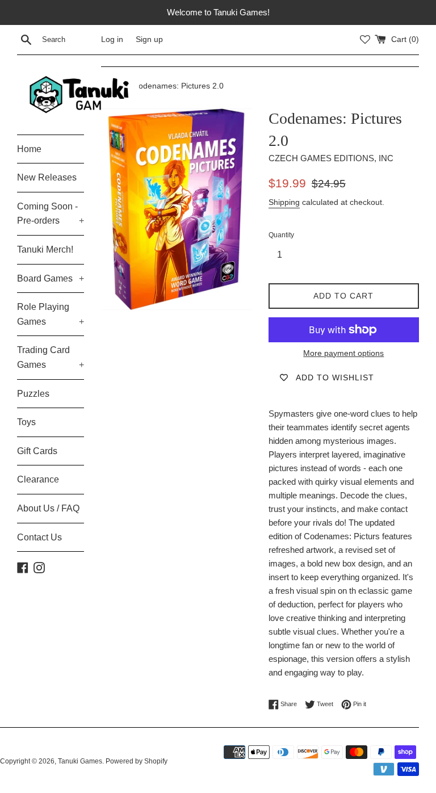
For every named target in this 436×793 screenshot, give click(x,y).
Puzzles (33, 393)
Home (29, 149)
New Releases (47, 177)
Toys (26, 422)
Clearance (38, 479)
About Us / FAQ (48, 508)
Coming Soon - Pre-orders (50, 214)
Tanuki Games (80, 761)
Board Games (50, 278)
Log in (112, 39)
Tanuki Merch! (45, 249)
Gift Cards (37, 451)
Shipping (284, 202)
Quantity (281, 235)
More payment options (343, 353)
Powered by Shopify (136, 761)
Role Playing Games (50, 314)
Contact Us (39, 537)
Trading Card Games (50, 357)
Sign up (149, 39)
